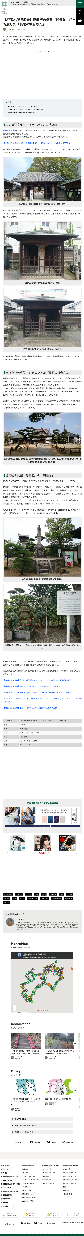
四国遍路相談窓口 (6, 1195)
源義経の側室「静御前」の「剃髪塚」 (22, 112)
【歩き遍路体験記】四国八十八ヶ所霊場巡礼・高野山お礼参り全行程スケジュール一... (25, 1101)
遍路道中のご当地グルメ (69, 1176)
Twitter (53, 1142)
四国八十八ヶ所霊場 (22, 2)
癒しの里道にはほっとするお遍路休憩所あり (53, 143)
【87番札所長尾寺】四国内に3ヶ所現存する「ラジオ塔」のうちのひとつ (33, 686)
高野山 (25, 1187)
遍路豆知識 (65, 1190)
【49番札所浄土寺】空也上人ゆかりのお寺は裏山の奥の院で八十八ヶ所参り (59, 1052)
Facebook (37, 1142)
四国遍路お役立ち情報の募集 (10, 1184)
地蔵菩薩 (53, 894)
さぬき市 (19, 894)
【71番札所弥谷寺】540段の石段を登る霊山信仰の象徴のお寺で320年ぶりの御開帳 (25, 1052)
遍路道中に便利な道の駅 (69, 1180)
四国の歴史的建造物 (48, 1183)
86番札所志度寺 (9, 130)
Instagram (69, 1142)
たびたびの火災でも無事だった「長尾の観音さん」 (26, 109)
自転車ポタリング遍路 (48, 1173)
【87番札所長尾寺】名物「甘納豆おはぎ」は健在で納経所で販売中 (31, 708)
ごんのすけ (11, 29)
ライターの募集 (6, 1188)
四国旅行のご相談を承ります (10, 1191)
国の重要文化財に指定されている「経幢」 (23, 106)
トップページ (5, 1165)
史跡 (44, 894)
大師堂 (70, 894)
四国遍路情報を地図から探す (10, 1176)
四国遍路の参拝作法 (27, 1201)
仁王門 (29, 894)
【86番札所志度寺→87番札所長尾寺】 (19, 143)
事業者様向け (5, 1199)
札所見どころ (33, 898)
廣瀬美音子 (18, 1108)
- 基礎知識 (25, 1169)
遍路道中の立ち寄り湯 (69, 1183)
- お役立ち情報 (66, 1169)
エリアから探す (20, 1119)
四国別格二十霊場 (28, 1183)
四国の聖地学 (46, 1176)
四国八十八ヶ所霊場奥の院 (31, 1180)
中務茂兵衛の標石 (47, 1180)
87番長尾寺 (8, 894)
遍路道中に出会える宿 (69, 1173)
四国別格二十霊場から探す (25, 1132)
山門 (15, 898)
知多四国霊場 (27, 1190)
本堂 (22, 898)
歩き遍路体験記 (67, 1194)
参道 (37, 894)
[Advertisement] (42, 70)
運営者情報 (4, 1202)
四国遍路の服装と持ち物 (29, 1197)
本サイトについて (6, 1169)
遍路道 (64, 1187)
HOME (12, 2)
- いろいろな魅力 (47, 1169)
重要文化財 (69, 898)
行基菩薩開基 (57, 898)
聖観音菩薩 (45, 898)
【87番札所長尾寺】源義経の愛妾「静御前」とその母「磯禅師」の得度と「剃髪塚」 (38, 692)
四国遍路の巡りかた (27, 1194)
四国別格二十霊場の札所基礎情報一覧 (58, 1099)
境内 (62, 894)
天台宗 (7, 898)
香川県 (7, 903)
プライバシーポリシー (8, 1206)
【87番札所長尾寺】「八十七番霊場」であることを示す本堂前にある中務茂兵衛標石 (37, 680)
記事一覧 (4, 1173)
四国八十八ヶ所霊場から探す (25, 1125)
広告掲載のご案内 (6, 1180)
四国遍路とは (26, 1173)
